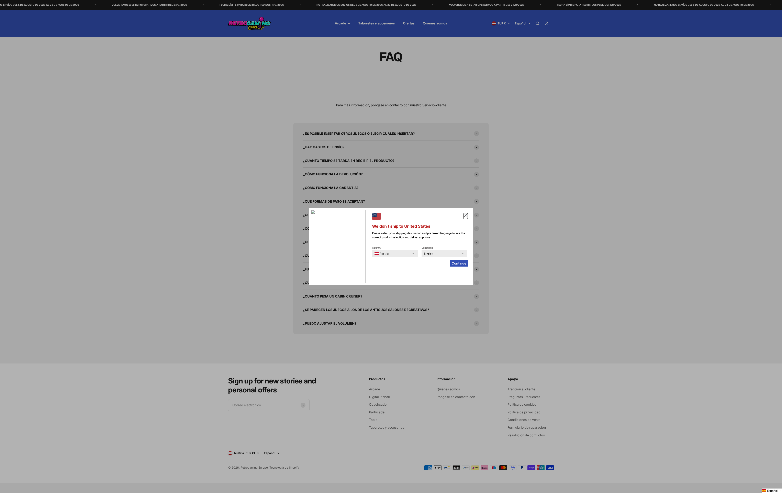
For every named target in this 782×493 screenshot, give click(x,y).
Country (376, 247)
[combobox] (382, 253)
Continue (459, 263)
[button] (772, 491)
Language (427, 247)
